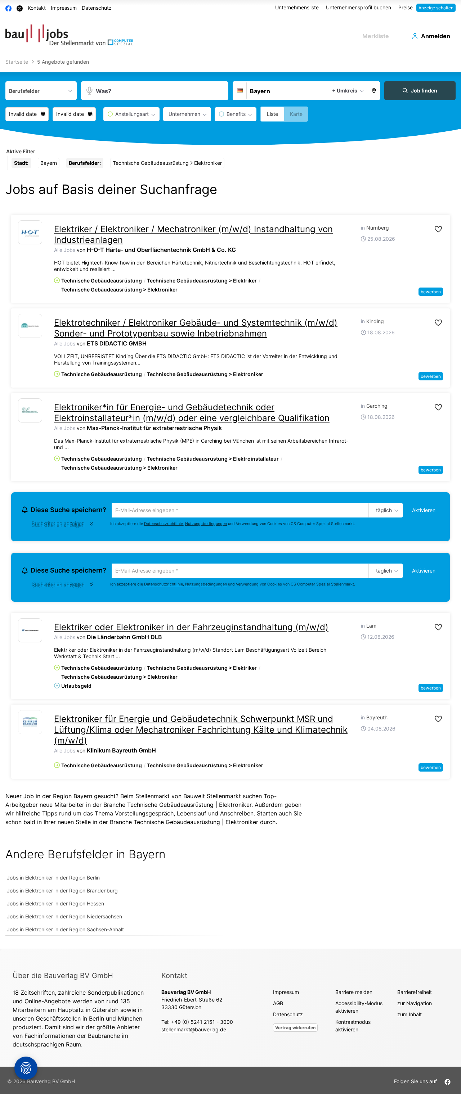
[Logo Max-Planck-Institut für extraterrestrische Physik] (30, 410)
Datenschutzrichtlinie (163, 524)
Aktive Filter (20, 151)
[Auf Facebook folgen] (447, 1083)
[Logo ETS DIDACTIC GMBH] (30, 326)
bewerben (431, 291)
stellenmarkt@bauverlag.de (193, 1032)
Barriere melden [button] (353, 994)
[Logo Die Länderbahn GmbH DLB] (30, 632)
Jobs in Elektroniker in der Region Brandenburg (62, 893)
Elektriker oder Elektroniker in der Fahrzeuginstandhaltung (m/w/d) (191, 629)
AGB (278, 1005)
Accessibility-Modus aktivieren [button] (358, 1009)
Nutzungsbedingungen (206, 524)
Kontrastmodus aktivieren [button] (353, 1028)
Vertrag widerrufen (295, 1029)
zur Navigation (414, 1005)
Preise (405, 7)
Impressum (64, 8)
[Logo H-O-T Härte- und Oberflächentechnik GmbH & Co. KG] (30, 232)
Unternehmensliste (297, 7)
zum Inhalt (409, 1016)
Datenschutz (97, 8)
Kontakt (37, 8)
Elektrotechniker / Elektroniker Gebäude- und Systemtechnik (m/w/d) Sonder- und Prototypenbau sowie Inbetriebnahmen (195, 328)
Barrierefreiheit (414, 994)
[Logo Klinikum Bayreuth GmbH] (30, 724)
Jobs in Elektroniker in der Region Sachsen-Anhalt (65, 931)
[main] (230, 503)
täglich (382, 510)
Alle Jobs (64, 250)
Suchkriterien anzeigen (58, 526)
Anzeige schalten (436, 7)
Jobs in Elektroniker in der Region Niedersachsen (64, 919)
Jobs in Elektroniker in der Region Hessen (55, 906)
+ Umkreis (344, 90)
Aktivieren (423, 510)
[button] (374, 90)
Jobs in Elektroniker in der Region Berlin (53, 880)
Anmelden (435, 36)
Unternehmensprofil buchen (358, 7)
